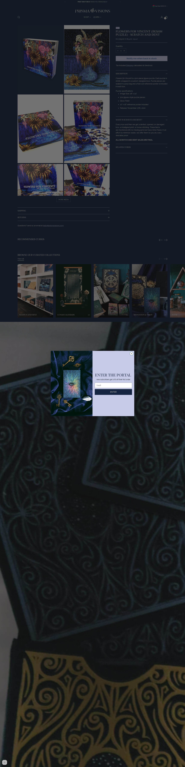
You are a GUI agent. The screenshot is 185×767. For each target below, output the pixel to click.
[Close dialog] (131, 353)
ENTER (113, 392)
